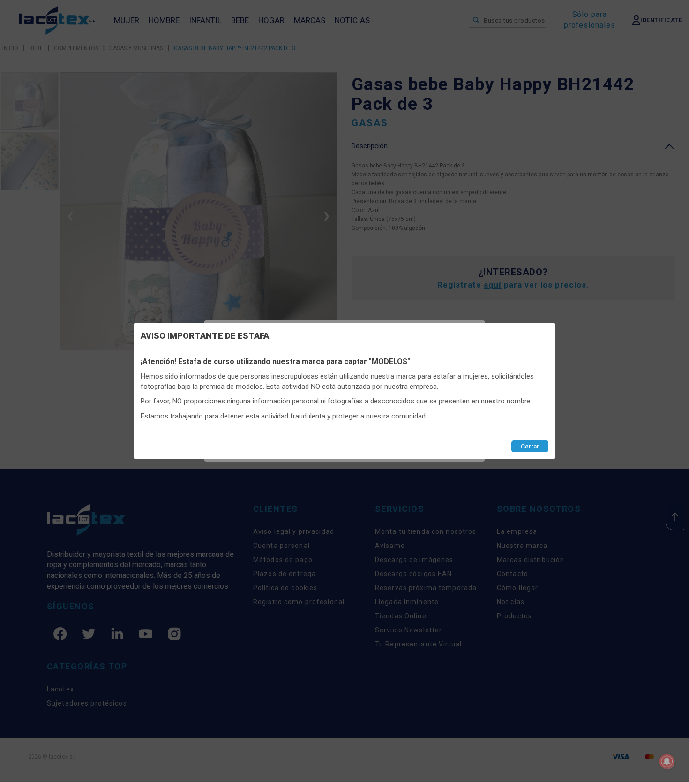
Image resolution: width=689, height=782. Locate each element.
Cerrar (530, 446)
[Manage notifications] (666, 761)
